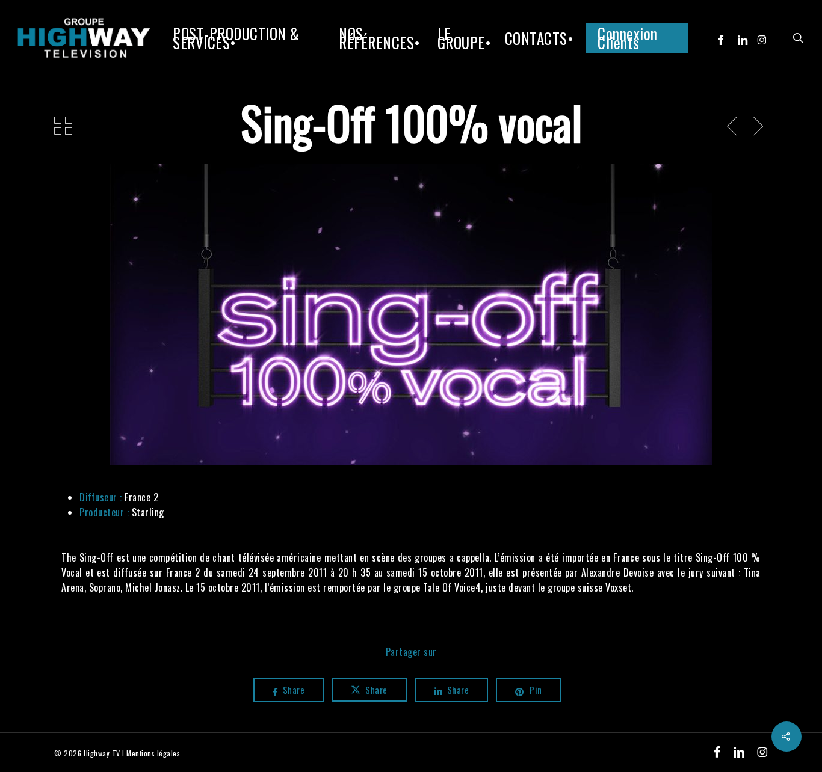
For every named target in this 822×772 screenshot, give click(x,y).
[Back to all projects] (63, 125)
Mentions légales (153, 753)
